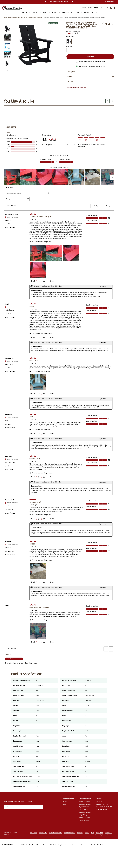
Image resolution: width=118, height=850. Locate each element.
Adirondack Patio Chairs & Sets (35, 17)
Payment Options (84, 807)
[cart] (114, 8)
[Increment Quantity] (76, 50)
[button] (7, 28)
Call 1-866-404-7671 (102, 804)
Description (71, 72)
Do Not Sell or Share (69, 832)
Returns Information (84, 817)
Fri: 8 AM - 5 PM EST (102, 809)
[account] (111, 8)
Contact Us (99, 801)
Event (45, 12)
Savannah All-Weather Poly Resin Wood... (28, 845)
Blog (64, 804)
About (65, 801)
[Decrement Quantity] (68, 50)
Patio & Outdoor (89, 12)
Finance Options (83, 809)
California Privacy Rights (55, 832)
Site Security (33, 832)
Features (70, 81)
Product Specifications (75, 87)
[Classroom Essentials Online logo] (12, 7)
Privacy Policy (43, 832)
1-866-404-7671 (97, 7)
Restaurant (66, 12)
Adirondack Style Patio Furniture (19, 17)
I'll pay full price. (96, 844)
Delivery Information (84, 801)
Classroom (24, 12)
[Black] (69, 41)
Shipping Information (85, 812)
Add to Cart (90, 56)
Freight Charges (83, 815)
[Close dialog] (114, 822)
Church (35, 12)
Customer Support (109, 1)
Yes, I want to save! (96, 838)
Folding (54, 12)
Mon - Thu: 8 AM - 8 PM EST (104, 807)
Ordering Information (85, 804)
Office (77, 12)
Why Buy (70, 76)
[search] (107, 8)
